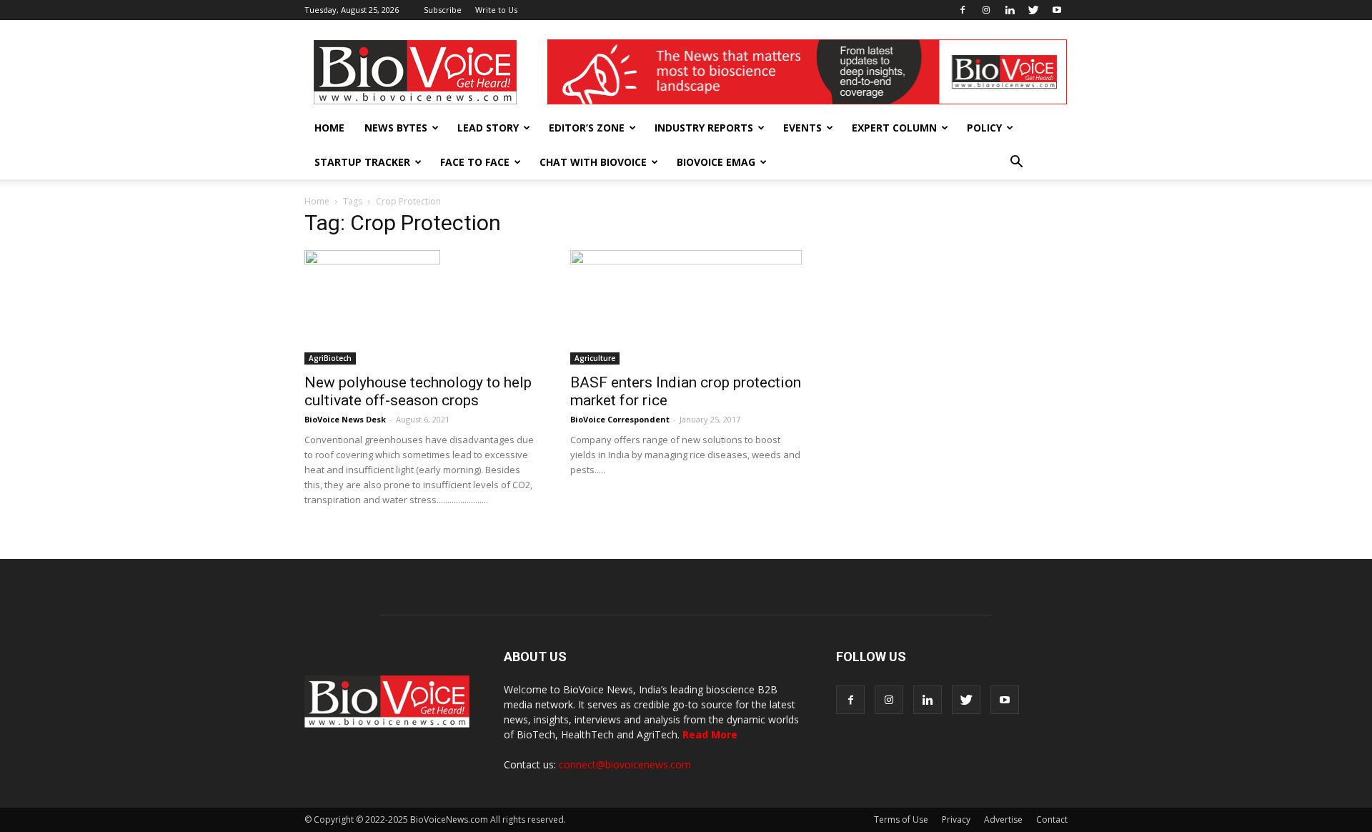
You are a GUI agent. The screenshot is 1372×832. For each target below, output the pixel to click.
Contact (1052, 819)
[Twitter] (1033, 10)
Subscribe (443, 9)
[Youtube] (1057, 10)
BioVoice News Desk (345, 419)
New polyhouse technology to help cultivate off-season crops (418, 391)
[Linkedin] (1009, 10)
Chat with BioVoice (593, 162)
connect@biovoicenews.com (625, 764)
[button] (1016, 162)
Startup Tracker (362, 162)
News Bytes (395, 127)
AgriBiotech (330, 358)
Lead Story (488, 127)
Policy (984, 127)
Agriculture (595, 358)
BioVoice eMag (716, 162)
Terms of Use (901, 819)
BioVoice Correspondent (620, 419)
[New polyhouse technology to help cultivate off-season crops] (420, 307)
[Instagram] (986, 10)
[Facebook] (962, 10)
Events (802, 127)
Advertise (1003, 819)
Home (329, 127)
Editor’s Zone (587, 127)
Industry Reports (704, 127)
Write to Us (496, 9)
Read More (709, 734)
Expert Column (894, 127)
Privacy (956, 819)
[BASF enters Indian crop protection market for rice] (686, 307)
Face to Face (474, 162)
